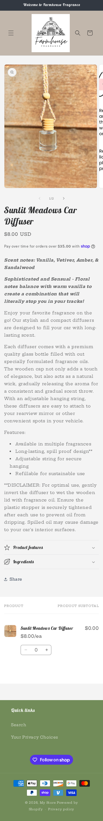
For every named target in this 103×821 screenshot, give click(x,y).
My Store (48, 803)
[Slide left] (40, 198)
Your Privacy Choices (34, 737)
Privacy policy (61, 809)
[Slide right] (64, 198)
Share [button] (16, 579)
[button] (11, 33)
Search (18, 724)
